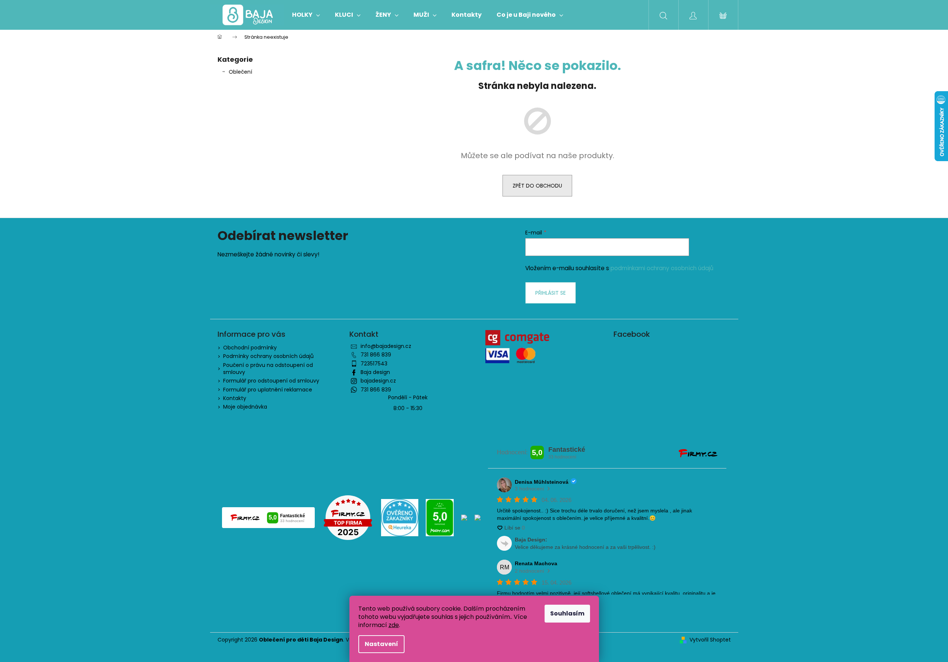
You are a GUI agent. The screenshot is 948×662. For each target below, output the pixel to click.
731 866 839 (376, 354)
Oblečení (240, 72)
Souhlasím (567, 613)
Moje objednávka (245, 406)
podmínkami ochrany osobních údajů (662, 268)
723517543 (374, 363)
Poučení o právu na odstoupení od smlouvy (268, 368)
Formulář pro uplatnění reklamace (267, 389)
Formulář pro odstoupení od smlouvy (271, 380)
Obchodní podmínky (250, 347)
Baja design (375, 372)
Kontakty (234, 398)
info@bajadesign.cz (386, 346)
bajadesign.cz (378, 380)
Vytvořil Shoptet (710, 639)
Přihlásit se (550, 293)
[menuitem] (306, 15)
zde (394, 625)
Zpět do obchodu (537, 185)
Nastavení (381, 644)
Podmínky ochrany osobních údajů (268, 356)
